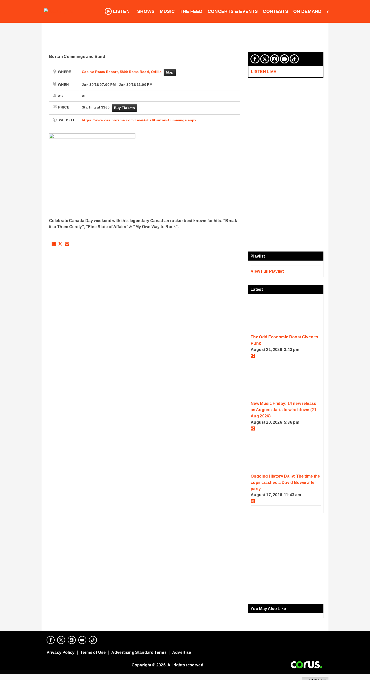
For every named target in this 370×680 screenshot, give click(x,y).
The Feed (191, 11)
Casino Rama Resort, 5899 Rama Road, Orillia (122, 72)
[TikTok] (294, 58)
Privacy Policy (61, 652)
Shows (146, 11)
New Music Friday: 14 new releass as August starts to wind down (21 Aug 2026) (283, 409)
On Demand (307, 11)
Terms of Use (93, 652)
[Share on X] (60, 244)
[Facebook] (255, 58)
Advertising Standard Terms (138, 652)
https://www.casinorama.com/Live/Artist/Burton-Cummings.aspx (139, 120)
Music (167, 11)
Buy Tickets (124, 108)
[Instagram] (274, 58)
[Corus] (306, 665)
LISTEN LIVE (263, 71)
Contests (275, 11)
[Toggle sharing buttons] (253, 356)
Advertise (181, 652)
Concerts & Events (233, 11)
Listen (121, 11)
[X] (264, 58)
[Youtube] (284, 58)
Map (169, 72)
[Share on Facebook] (54, 244)
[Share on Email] (67, 244)
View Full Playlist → (270, 271)
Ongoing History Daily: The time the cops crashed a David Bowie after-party (285, 482)
